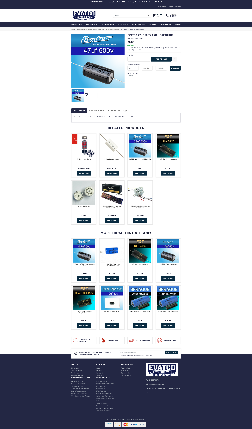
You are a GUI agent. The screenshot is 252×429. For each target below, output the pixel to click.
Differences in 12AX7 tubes (105, 384)
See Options (83, 173)
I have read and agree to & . (137, 355)
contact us (162, 7)
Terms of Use (125, 368)
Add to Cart (161, 59)
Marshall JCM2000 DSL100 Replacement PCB (112, 207)
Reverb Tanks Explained (79, 393)
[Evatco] (83, 15)
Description (79, 111)
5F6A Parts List (101, 391)
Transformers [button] (165, 24)
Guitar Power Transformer (104, 396)
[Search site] (149, 15)
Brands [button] (178, 24)
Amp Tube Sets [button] (91, 24)
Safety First (100, 375)
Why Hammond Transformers (80, 396)
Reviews (112, 111)
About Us (99, 368)
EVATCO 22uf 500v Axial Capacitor (140, 159)
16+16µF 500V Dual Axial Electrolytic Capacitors (112, 265)
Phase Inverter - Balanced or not (106, 406)
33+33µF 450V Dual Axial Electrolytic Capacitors (84, 312)
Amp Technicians (76, 370)
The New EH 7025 (77, 386)
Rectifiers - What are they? (104, 408)
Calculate (175, 68)
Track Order (75, 373)
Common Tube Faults (78, 381)
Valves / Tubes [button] (76, 24)
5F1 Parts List (100, 386)
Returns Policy (125, 373)
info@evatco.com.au (156, 384)
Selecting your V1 (101, 381)
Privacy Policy (149, 355)
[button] (174, 59)
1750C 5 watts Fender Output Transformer (140, 207)
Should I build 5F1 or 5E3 (104, 393)
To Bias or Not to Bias (103, 411)
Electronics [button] (123, 24)
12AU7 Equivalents (102, 403)
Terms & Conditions (139, 355)
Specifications (96, 111)
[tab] (79, 110)
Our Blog (99, 370)
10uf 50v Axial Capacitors (112, 311)
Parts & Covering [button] (138, 24)
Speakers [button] (152, 24)
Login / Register (175, 7)
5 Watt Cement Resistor (112, 159)
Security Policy (126, 375)
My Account (75, 368)
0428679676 (175, 16)
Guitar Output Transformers (105, 398)
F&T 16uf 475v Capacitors (140, 264)
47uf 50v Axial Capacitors (168, 264)
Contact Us (99, 373)
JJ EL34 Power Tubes (84, 159)
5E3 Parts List (100, 388)
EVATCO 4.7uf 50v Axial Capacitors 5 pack (84, 265)
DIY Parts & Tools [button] (107, 24)
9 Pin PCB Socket (84, 206)
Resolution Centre (77, 375)
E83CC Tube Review (78, 384)
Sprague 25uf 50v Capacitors (140, 311)
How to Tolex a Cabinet (78, 391)
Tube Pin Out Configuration (80, 388)
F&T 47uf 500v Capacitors (168, 159)
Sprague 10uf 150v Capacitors (168, 311)
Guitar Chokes (100, 401)
